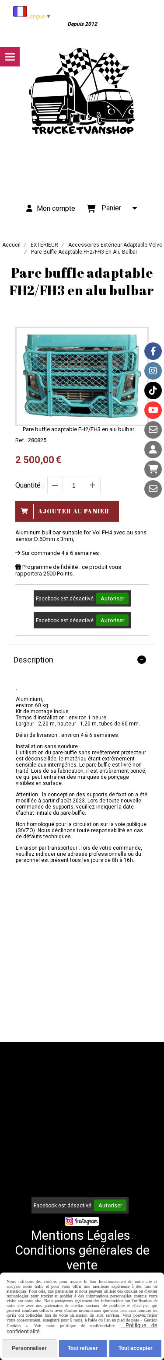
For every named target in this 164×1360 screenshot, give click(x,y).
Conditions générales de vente (82, 1258)
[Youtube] (153, 410)
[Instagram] (153, 371)
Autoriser (112, 598)
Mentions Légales (80, 1235)
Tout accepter (136, 1348)
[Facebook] (153, 351)
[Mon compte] (153, 449)
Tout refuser (83, 1348)
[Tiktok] (153, 390)
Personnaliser (29, 1348)
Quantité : (29, 485)
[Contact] (153, 430)
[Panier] (153, 469)
